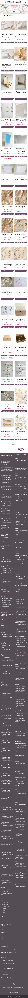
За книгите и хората (6, 543)
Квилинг (16, 475)
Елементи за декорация (7, 554)
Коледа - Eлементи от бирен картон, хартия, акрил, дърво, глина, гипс (20, 823)
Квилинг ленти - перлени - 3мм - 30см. (21, 483)
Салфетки (17, 684)
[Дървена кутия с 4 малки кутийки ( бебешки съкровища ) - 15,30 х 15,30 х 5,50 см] (7, 82)
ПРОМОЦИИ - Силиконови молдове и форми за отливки (6, 461)
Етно (2, 550)
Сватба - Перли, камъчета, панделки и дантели (7, 518)
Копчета (17, 591)
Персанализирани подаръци (5, 538)
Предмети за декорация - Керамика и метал (20, 622)
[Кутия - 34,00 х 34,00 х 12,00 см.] (7, 338)
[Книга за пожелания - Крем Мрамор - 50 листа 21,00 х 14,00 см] (20, 139)
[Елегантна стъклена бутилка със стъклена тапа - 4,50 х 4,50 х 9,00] (7, 197)
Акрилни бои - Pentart (6, 570)
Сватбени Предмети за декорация (6, 511)
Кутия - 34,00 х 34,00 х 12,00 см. (7, 348)
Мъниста (4, 619)
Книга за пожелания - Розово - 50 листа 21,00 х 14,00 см (7, 179)
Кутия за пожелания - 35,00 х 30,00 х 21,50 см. (21, 320)
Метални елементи (6, 904)
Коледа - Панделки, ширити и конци (19, 864)
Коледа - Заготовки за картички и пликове (20, 809)
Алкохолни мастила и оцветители (6, 592)
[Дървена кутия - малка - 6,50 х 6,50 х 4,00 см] (20, 82)
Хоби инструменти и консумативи (19, 756)
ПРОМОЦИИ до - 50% (6, 457)
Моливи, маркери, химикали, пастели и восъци (21, 543)
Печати (16, 593)
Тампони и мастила (19, 728)
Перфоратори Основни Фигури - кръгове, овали (20, 649)
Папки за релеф (5, 936)
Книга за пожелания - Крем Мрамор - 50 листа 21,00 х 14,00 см (21, 150)
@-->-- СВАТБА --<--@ (6, 503)
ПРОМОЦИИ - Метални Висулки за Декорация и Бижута (6, 497)
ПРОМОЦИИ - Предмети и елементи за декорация (7, 480)
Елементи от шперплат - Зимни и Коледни (6, 879)
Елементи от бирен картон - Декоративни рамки (7, 803)
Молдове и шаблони (6, 645)
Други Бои (4, 608)
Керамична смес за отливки (5, 632)
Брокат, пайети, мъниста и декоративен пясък (7, 612)
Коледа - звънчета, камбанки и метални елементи (20, 850)
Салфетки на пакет (20, 725)
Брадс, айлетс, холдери (6, 561)
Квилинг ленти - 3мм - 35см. (20, 478)
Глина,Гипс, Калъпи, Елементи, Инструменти (6, 628)
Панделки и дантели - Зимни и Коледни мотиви (20, 582)
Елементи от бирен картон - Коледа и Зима (7, 848)
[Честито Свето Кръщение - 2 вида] (7, 396)
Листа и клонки (19, 781)
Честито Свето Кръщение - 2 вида (7, 405)
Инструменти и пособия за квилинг (21, 489)
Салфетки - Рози (19, 703)
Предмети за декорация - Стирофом (20, 625)
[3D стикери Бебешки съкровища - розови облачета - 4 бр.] (20, 282)
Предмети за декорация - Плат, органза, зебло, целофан (20, 632)
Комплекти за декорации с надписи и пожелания (7, 899)
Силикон (18, 508)
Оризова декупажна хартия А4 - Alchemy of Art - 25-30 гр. (7, 660)
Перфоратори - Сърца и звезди (20, 653)
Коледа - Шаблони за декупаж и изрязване (20, 887)
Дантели (17, 574)
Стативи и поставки (20, 674)
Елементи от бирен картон (6, 800)
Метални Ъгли (6, 906)
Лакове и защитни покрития (5, 688)
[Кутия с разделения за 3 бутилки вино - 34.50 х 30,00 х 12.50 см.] (20, 338)
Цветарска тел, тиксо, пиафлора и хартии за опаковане (6, 931)
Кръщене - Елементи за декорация (6, 528)
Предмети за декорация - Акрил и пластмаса (20, 608)
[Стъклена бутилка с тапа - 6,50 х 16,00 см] (20, 197)
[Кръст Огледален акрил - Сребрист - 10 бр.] (20, 422)
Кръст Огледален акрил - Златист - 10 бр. (21, 405)
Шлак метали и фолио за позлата (20, 802)
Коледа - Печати (19, 880)
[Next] (25, 9)
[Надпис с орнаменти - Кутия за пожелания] (7, 369)
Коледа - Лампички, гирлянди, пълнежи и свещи (21, 854)
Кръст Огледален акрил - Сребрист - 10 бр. (21, 432)
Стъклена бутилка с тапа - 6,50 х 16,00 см (21, 207)
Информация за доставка (6, 952)
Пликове (17, 465)
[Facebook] (2, 971)
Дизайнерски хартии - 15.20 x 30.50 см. (6, 716)
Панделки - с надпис (21, 572)
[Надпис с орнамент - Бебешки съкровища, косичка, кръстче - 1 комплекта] (7, 282)
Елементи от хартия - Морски (6, 768)
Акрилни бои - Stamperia (7, 568)
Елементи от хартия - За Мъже (6, 765)
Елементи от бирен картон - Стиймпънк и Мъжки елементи (7, 830)
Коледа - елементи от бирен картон (21, 827)
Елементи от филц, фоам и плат (7, 894)
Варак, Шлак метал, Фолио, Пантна (5, 685)
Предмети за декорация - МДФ (20, 618)
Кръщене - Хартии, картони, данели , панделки (7, 531)
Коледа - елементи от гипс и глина (21, 838)
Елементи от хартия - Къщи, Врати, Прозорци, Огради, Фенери (6, 772)
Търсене (15, 949)
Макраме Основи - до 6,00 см (21, 515)
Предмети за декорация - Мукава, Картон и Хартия (20, 615)
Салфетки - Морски (20, 697)
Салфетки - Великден (20, 686)
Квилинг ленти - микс (20, 480)
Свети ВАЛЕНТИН (19, 785)
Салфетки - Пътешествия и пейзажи (21, 706)
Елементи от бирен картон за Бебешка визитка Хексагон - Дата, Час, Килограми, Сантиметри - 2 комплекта (7, 264)
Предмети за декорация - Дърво (20, 612)
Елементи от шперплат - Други (6, 883)
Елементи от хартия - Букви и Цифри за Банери (6, 731)
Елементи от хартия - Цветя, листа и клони (6, 758)
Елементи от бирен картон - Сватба (7, 813)
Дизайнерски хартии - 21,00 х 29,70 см (6, 712)
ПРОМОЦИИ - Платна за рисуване (7, 490)
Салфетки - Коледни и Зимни (20, 694)
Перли (17, 587)
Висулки (2, 625)
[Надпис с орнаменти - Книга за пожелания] (20, 369)
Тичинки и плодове (20, 783)
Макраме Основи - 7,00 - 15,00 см (20, 518)
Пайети (3, 617)
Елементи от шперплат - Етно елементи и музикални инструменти (7, 875)
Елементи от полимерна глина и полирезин (6, 637)
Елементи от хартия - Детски (6, 735)
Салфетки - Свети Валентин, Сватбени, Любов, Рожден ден (19, 717)
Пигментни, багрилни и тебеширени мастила (20, 736)
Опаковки (17, 528)
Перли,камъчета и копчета (21, 585)
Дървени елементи (6, 891)
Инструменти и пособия (7, 697)
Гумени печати (19, 601)
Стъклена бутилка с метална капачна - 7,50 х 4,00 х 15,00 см (7, 236)
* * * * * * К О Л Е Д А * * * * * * (21, 805)
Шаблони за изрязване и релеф (20, 789)
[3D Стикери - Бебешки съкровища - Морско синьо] (7, 310)
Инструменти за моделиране (5, 643)
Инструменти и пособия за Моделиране (21, 771)
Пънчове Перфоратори (20, 636)
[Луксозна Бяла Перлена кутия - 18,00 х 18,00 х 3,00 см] (7, 25)
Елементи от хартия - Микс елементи (6, 794)
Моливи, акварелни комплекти (19, 679)
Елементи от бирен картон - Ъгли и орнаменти (7, 810)
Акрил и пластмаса (6, 889)
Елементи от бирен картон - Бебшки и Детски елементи (7, 822)
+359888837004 (10, 968)
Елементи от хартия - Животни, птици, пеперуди (7, 743)
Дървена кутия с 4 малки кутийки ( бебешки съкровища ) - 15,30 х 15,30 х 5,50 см (7, 92)
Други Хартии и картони (21, 749)
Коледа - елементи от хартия (21, 830)
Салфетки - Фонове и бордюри (20, 721)
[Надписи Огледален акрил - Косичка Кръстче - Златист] (7, 422)
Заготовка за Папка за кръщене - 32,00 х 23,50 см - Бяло (20, 121)
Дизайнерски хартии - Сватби (6, 723)
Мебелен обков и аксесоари (21, 530)
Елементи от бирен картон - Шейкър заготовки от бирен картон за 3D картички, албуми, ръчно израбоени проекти (7, 857)
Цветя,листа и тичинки (20, 777)
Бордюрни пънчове (20, 644)
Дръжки (17, 532)
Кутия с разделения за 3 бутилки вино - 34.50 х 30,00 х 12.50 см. (21, 349)
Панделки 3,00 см (20, 565)
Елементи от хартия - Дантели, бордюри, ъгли (6, 751)
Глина (3, 647)
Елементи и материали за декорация (6, 886)
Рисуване (17, 666)
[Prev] (2, 9)
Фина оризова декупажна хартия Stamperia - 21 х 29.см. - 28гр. (7, 670)
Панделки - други (20, 570)
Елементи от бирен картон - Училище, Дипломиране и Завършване (7, 817)
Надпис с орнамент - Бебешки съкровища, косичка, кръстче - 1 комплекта (7, 292)
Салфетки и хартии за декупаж (20, 798)
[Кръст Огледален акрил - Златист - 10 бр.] (20, 396)
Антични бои (5, 584)
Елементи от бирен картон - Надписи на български (7, 807)
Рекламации (3, 955)
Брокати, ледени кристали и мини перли (7, 615)
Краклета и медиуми (6, 693)
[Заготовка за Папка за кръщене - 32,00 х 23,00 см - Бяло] (7, 110)
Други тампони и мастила (21, 738)
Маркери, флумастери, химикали (20, 548)
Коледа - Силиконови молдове (20, 884)
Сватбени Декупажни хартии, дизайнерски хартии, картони (6, 507)
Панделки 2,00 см (20, 563)
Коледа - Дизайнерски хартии (20, 819)
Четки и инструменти (20, 676)
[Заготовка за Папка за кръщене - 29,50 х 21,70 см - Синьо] (7, 139)
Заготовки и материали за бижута (20, 457)
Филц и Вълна (18, 741)
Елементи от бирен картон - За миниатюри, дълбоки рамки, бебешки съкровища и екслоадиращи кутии (7, 843)
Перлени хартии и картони (21, 745)
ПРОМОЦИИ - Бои (6, 477)
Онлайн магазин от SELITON (14, 996)
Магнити (4, 908)
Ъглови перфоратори (20, 646)
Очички (3, 918)
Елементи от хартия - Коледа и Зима (6, 798)
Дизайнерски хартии (6, 552)
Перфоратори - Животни (21, 660)
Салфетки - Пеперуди (20, 701)
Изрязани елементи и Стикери (19, 472)
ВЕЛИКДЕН (17, 791)
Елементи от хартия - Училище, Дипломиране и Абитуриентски (6, 739)
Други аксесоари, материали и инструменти (20, 539)
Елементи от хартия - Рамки (6, 754)
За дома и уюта (5, 541)
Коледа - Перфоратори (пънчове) (20, 869)
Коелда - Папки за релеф (21, 866)
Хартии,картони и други (20, 743)
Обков (4, 910)
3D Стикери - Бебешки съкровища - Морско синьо (7, 321)
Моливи (17, 551)
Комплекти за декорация (20, 492)
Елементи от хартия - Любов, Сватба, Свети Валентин (6, 747)
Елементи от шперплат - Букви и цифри (6, 865)
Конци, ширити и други (21, 576)
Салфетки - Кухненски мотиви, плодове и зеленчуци (20, 710)
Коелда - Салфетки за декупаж (20, 815)
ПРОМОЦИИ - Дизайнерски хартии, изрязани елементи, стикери (7, 466)
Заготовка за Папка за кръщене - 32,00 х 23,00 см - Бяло (7, 121)
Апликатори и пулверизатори (18, 731)
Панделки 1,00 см (20, 561)
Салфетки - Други (20, 723)
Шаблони (4, 695)
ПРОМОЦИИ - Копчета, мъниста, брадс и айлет (6, 474)
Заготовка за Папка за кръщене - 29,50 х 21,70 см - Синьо (7, 150)
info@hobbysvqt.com (10, 963)
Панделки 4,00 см (20, 567)
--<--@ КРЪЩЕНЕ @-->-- (6, 520)
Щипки (3, 927)
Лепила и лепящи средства (21, 494)
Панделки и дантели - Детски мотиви (20, 579)
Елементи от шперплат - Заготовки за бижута (6, 871)
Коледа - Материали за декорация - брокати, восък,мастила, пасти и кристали (20, 859)
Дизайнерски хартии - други (6, 719)
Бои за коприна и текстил (7, 598)
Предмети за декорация (7, 559)
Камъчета (18, 589)
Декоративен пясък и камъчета (6, 622)
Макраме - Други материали (19, 525)
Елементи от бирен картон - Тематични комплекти (7, 852)
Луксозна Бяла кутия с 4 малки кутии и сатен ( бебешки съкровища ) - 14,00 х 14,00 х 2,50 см (7, 64)
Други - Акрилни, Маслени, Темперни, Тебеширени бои (5, 588)
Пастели (17, 553)
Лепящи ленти (19, 498)
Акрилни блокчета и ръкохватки (20, 596)
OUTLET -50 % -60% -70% (7, 501)
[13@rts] (21, 449)
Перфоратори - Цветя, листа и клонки (20, 656)
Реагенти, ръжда (5, 606)
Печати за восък (19, 603)
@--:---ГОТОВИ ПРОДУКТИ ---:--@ (5, 535)
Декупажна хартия (6, 657)
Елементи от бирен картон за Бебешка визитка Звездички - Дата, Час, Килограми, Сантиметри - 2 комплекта (20, 264)
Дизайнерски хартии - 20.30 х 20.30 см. (6, 706)
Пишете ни (3, 957)
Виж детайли (21, 127)
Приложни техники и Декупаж (5, 655)
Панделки (18, 557)
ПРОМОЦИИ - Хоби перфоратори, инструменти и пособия (7, 486)
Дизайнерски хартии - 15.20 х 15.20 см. (6, 702)
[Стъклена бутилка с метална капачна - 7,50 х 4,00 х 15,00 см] (7, 225)
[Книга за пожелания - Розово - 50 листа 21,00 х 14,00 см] (7, 169)
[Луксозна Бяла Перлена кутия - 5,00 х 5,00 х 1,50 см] (20, 25)
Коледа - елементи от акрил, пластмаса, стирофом (21, 834)
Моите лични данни (14, 992)
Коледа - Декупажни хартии (20, 812)
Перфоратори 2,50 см (20, 640)
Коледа (3, 548)
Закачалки (18, 534)
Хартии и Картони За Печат (20, 752)
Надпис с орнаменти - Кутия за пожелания (7, 378)
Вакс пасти (4, 678)
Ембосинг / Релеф (4, 934)
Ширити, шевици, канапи (7, 557)
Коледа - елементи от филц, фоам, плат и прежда (21, 842)
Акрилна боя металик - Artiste (6, 579)
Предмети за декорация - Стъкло (20, 629)
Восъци (17, 545)
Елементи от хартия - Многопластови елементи (6, 784)
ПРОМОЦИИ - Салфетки (7, 482)
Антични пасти (5, 676)
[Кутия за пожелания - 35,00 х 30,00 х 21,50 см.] (20, 310)
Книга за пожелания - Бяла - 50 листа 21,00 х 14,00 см (20, 178)
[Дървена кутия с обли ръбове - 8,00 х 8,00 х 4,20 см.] (20, 53)
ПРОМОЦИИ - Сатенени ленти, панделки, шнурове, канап (7, 470)
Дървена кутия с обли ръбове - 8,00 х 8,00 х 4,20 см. (21, 64)
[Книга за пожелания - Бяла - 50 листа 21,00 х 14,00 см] (20, 169)
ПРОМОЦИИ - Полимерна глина (7, 493)
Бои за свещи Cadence (6, 600)
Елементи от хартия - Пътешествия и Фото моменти (6, 777)
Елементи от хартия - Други (6, 787)
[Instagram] (5, 971)
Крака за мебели (19, 536)
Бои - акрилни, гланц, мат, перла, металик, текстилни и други (7, 565)
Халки (4, 912)
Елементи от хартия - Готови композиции (6, 791)
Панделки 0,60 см (20, 559)
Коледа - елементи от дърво (21, 846)
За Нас (2, 949)
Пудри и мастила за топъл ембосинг (7, 939)
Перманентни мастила (20, 733)
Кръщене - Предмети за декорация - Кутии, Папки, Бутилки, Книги (7, 524)
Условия (15, 952)
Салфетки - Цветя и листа (21, 713)
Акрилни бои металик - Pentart (6, 573)
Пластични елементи (6, 639)
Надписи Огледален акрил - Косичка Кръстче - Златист (7, 433)
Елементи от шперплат (6, 862)
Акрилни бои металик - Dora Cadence (6, 582)
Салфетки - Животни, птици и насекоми (20, 691)
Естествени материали (6, 896)
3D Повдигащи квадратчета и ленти (19, 501)
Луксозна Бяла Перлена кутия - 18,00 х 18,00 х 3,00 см (7, 36)
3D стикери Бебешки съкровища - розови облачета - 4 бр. (21, 292)
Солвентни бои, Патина (7, 602)
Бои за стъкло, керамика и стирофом (7, 595)
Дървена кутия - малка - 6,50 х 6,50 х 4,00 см (21, 91)
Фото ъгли (18, 510)
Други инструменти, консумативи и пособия (20, 774)
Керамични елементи (6, 634)
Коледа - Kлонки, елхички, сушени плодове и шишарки (21, 878)
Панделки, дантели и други (21, 555)
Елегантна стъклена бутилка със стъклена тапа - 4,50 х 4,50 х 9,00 (7, 208)
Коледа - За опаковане (20, 875)
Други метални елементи (8, 914)
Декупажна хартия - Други (6, 674)
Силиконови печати (20, 599)
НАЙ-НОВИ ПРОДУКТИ (6, 455)
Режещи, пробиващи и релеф (20, 764)
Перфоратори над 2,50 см (21, 642)
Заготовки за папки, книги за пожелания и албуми (21, 469)
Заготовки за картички (21, 463)
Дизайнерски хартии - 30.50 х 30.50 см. (6, 709)
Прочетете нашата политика (14, 989)
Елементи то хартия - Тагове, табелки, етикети (6, 781)
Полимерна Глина (6, 651)
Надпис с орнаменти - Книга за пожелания (21, 378)
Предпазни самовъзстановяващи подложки (19, 760)
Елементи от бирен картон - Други (7, 839)
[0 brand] (7, 449)
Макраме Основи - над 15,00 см (20, 522)
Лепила (3, 691)
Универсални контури (6, 604)
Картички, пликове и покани (6, 546)
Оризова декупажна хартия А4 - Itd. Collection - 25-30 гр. (7, 665)
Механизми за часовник (7, 916)
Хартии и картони (20, 747)
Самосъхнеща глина (7, 649)
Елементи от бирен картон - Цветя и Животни (7, 826)
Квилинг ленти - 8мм (20, 486)
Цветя (17, 779)
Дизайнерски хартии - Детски (6, 726)
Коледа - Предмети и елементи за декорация (20, 873)
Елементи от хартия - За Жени (6, 761)
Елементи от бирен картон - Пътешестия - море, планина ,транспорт (7, 835)
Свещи (16, 681)
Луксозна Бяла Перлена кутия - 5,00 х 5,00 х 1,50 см (21, 36)
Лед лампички (5, 902)
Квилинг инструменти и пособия (20, 767)
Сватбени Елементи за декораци (6, 514)
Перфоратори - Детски (20, 658)
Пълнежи (4, 920)
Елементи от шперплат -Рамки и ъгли (6, 868)
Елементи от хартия (5, 729)
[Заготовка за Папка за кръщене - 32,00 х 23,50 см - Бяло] (20, 110)
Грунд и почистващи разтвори (20, 669)
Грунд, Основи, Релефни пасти (6, 682)
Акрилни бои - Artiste (6, 575)
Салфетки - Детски (20, 688)
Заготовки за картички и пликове (20, 461)
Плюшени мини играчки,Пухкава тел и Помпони (6, 924)
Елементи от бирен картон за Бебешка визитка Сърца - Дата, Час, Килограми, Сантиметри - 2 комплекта (20, 236)
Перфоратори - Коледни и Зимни (21, 664)
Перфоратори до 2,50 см (21, 638)
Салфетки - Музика (20, 699)
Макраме (17, 512)
